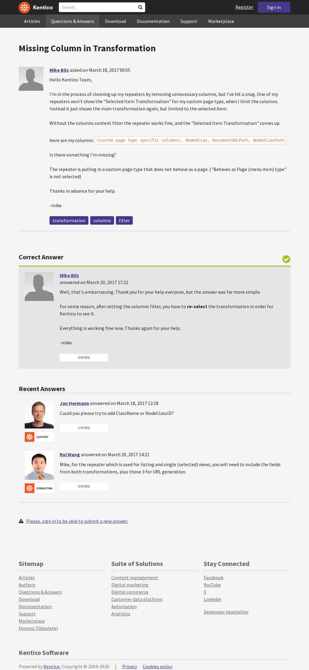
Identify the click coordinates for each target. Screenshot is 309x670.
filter (124, 220)
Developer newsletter (226, 612)
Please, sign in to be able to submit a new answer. (77, 521)
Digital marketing (129, 585)
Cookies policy (157, 666)
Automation (124, 606)
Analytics (120, 614)
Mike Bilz (59, 70)
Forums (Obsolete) (38, 628)
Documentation (153, 21)
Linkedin (212, 599)
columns (102, 220)
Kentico (51, 666)
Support (188, 21)
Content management (134, 577)
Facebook (213, 577)
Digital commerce (129, 592)
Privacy (129, 666)
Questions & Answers (72, 21)
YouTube (212, 585)
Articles (32, 21)
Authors (27, 585)
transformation (69, 220)
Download (115, 21)
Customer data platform (136, 599)
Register (244, 7)
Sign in (274, 7)
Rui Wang (70, 454)
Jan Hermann (74, 403)
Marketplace (221, 21)
